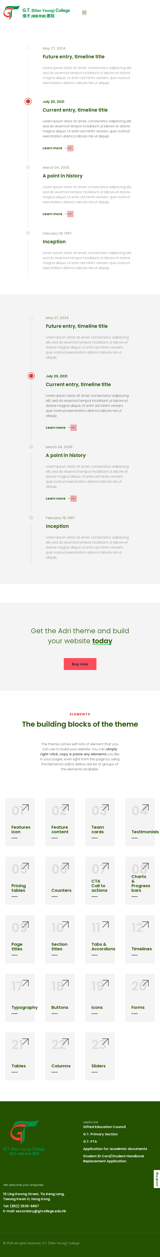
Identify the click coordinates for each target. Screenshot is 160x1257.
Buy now (80, 664)
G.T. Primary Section (100, 1134)
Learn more (52, 148)
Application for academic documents (115, 1148)
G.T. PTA (90, 1141)
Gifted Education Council (104, 1126)
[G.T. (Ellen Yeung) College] (36, 12)
